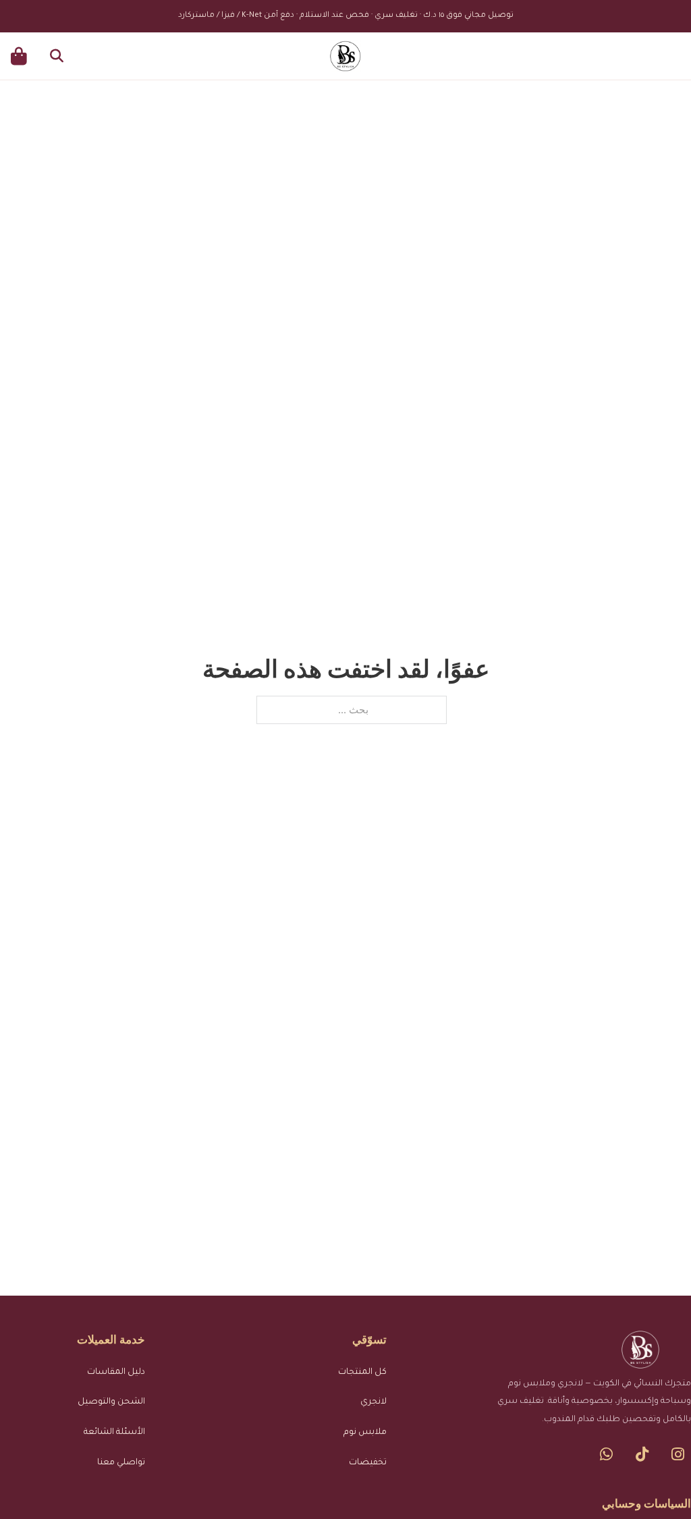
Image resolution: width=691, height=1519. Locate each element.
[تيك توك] (642, 1454)
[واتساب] (606, 1454)
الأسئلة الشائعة (114, 1432)
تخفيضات (368, 1463)
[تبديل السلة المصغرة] (19, 56)
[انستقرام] (678, 1454)
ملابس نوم (365, 1432)
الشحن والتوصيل (111, 1402)
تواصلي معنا (121, 1463)
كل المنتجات (362, 1372)
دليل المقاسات (116, 1372)
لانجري (373, 1402)
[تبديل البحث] (56, 56)
